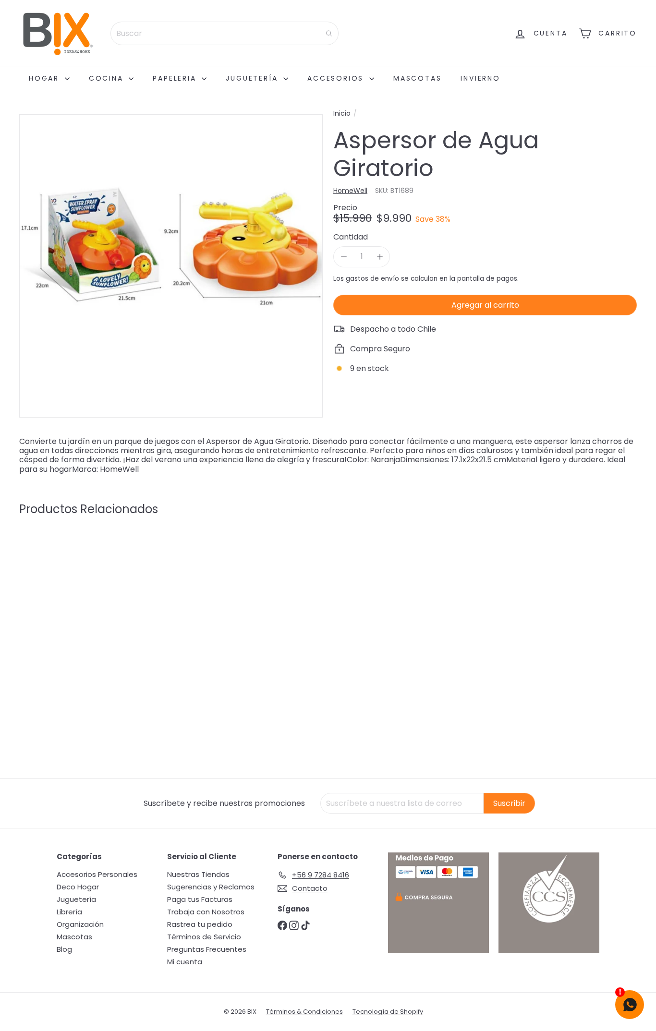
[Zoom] (171, 266)
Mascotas (417, 78)
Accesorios (337, 78)
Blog (64, 949)
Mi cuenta (184, 962)
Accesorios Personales (97, 874)
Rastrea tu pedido (199, 924)
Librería (69, 912)
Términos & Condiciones (304, 1011)
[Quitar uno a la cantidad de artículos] (343, 256)
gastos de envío (372, 278)
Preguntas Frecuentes (206, 949)
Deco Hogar (78, 887)
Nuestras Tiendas (198, 874)
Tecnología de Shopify (387, 1011)
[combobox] (224, 33)
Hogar (45, 78)
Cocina (108, 78)
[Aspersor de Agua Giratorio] (66, 611)
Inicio (342, 113)
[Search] (329, 33)
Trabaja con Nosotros (205, 912)
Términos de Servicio (204, 937)
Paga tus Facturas (199, 899)
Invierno (480, 78)
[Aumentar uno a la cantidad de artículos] (379, 256)
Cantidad (350, 236)
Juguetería (253, 78)
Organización (80, 924)
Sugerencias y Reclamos (211, 887)
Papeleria (176, 78)
